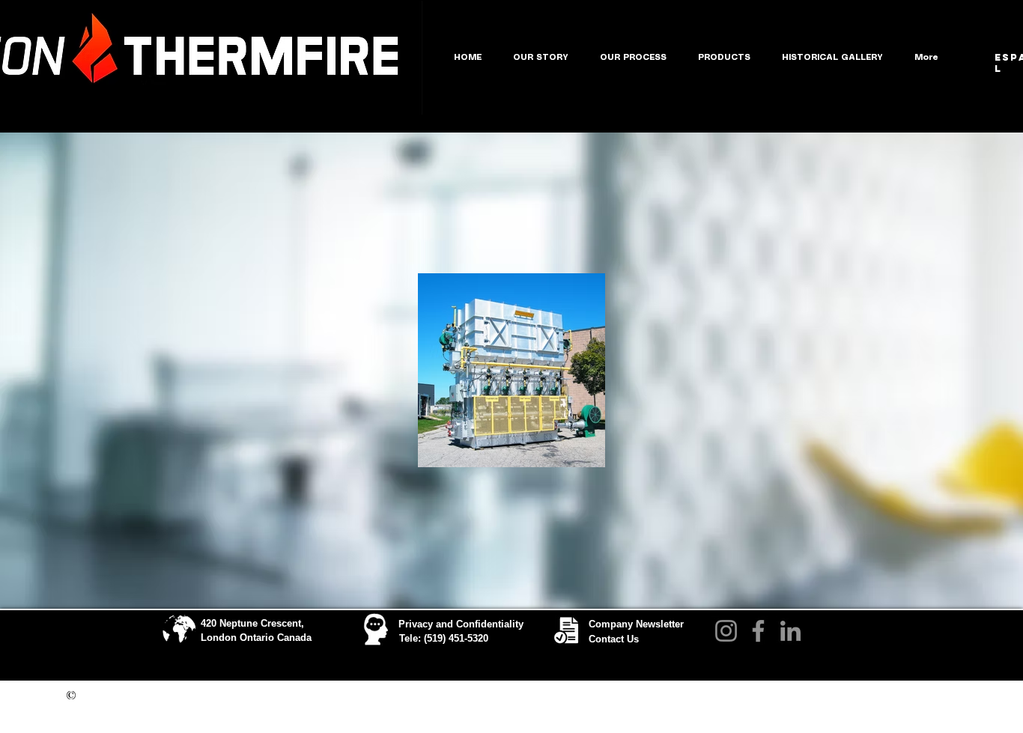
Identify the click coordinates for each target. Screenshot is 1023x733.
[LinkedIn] (790, 630)
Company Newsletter (636, 624)
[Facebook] (758, 630)
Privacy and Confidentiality (460, 624)
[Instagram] (726, 630)
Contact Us (614, 639)
